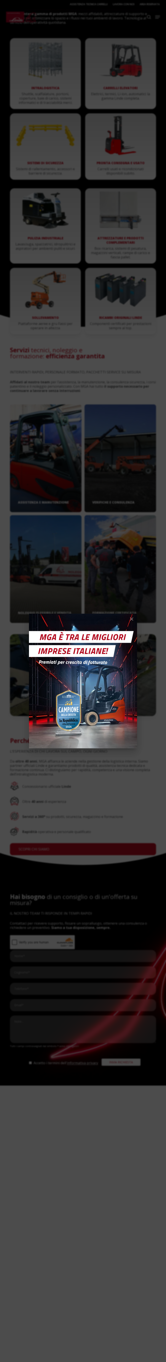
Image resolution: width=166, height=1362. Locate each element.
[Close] (131, 619)
